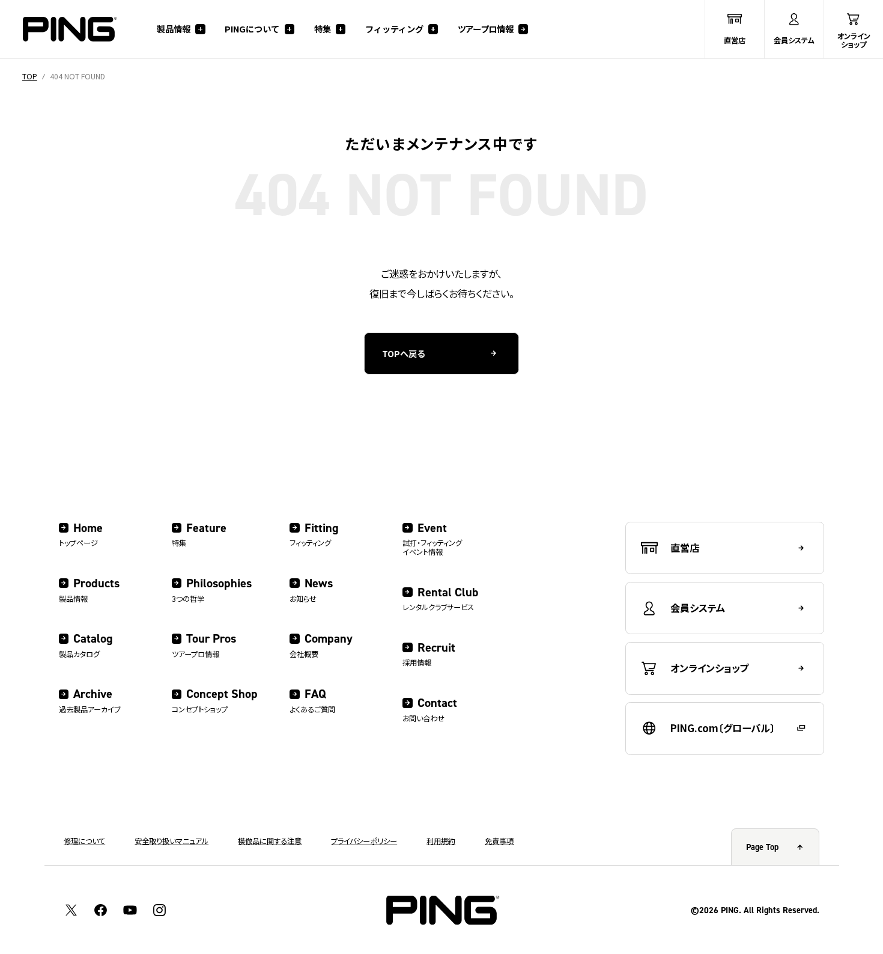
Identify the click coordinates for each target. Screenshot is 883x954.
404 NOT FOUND (77, 76)
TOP (29, 76)
